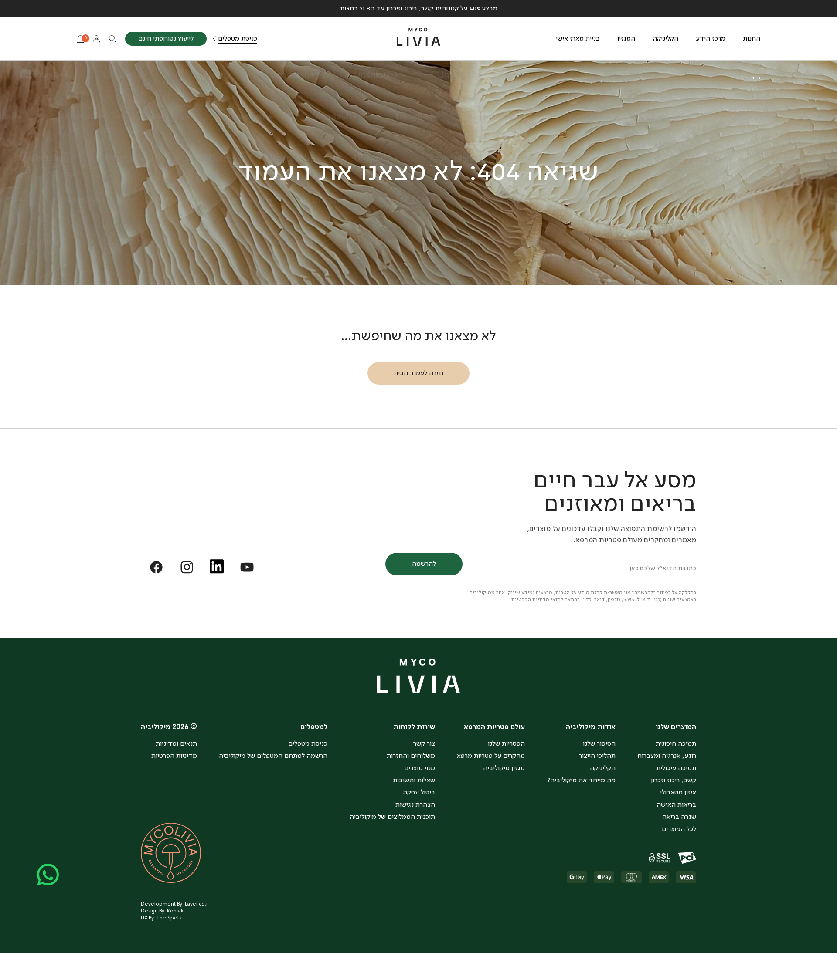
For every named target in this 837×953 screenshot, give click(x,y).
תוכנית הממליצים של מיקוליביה (392, 817)
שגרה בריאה (679, 817)
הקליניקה (665, 38)
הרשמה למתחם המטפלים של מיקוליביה (273, 756)
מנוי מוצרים (419, 768)
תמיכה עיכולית (676, 768)
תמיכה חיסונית (676, 743)
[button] (666, 726)
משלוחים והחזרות (411, 756)
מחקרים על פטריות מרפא (491, 756)
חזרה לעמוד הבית (418, 373)
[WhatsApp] (48, 875)
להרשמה (424, 564)
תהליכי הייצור (597, 756)
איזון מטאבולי (678, 792)
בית (756, 78)
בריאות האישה (676, 804)
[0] (80, 39)
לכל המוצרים (679, 829)
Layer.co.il (197, 904)
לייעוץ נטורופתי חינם (166, 38)
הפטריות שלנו (506, 743)
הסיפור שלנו (599, 743)
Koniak (175, 911)
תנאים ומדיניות (176, 743)
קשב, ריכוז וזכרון (673, 780)
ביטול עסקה (419, 792)
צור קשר (424, 743)
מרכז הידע (710, 38)
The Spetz (169, 918)
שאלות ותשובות (414, 780)
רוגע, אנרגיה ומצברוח (666, 756)
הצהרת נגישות (415, 804)
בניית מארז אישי (578, 38)
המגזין (626, 38)
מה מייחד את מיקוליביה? (581, 780)
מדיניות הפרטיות (530, 599)
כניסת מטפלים (237, 38)
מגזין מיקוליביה (504, 768)
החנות (751, 38)
